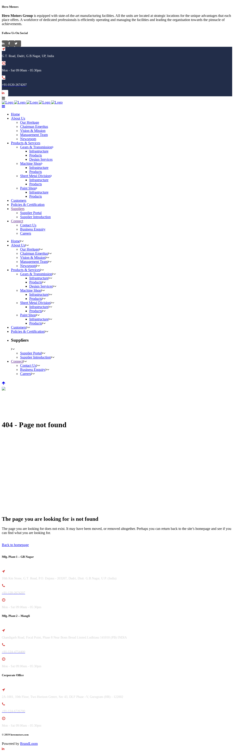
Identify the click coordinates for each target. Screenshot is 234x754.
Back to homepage (15, 545)
